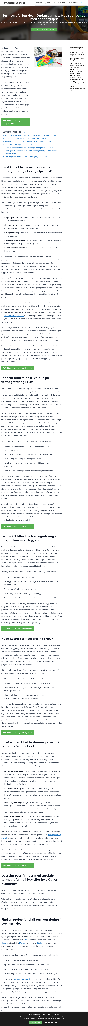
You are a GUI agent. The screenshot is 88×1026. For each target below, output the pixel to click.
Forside (39, 3)
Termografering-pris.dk (14, 2)
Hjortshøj (5, 943)
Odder (26, 939)
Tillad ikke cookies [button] (51, 1022)
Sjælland (61, 3)
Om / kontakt (73, 3)
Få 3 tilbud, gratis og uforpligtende (44, 29)
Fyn (54, 3)
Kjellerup (41, 943)
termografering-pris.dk (14, 315)
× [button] (86, 1013)
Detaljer (62, 1018)
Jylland (47, 3)
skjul (24, 132)
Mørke (22, 943)
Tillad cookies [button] (35, 1022)
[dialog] (44, 1019)
